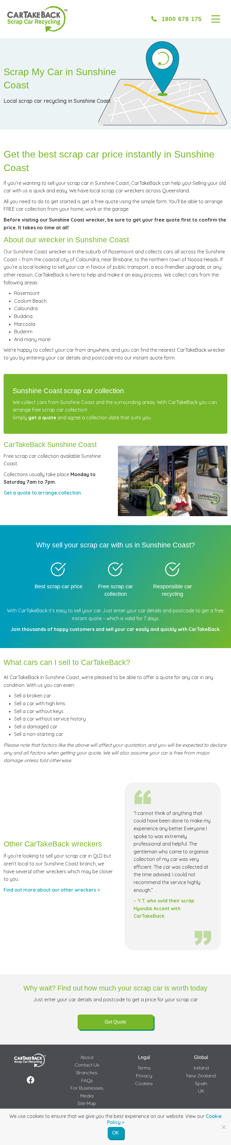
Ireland (201, 1068)
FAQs (87, 1080)
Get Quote (115, 1021)
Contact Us (87, 1065)
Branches (86, 1073)
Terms (144, 1068)
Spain (201, 1083)
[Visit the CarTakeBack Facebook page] (30, 1080)
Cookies (144, 1083)
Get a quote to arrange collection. (43, 493)
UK (201, 1091)
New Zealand (201, 1076)
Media (87, 1096)
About (87, 1057)
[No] (223, 1127)
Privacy (144, 1076)
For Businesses (86, 1088)
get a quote (42, 418)
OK (115, 1132)
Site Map (87, 1103)
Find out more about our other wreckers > (52, 890)
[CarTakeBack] (37, 19)
